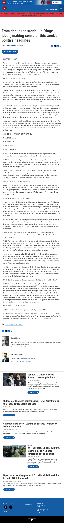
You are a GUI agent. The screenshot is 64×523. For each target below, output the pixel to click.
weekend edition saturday (14, 324)
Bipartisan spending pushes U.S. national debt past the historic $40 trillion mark (31, 477)
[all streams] (61, 8)
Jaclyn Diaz (30, 456)
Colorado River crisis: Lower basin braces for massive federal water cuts (30, 425)
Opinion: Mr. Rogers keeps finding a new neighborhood (41, 376)
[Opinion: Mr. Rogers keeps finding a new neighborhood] (14, 379)
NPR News (30, 445)
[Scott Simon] (5, 341)
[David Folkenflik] (5, 357)
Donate (57, 2)
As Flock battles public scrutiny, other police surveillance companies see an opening (44, 450)
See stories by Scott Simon (20, 347)
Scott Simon (10, 45)
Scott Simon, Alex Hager (8, 429)
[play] (4, 8)
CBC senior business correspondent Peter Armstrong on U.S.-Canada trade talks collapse (31, 402)
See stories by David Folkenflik (21, 361)
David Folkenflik (18, 45)
